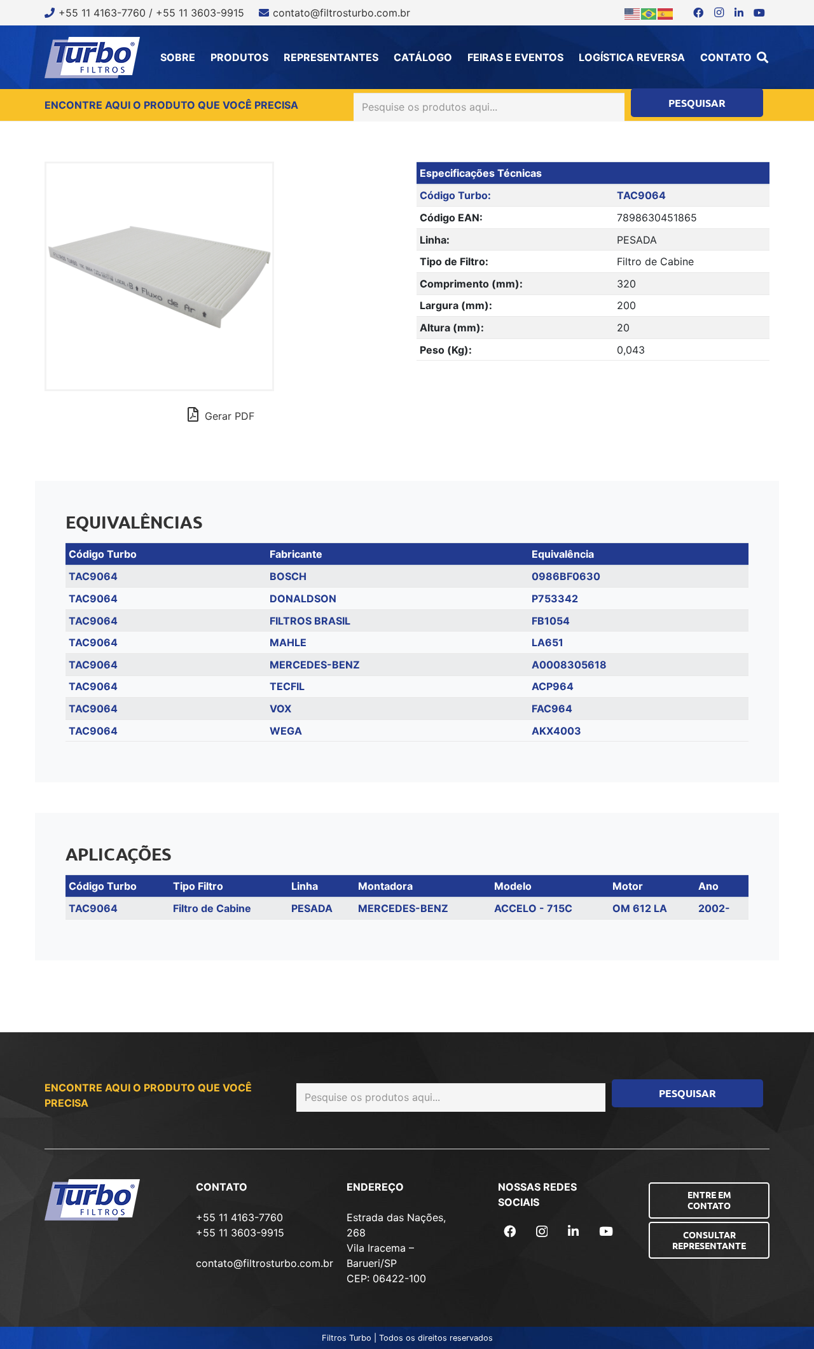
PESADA (312, 908)
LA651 (547, 642)
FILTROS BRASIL (310, 620)
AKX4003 (556, 730)
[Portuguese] (649, 12)
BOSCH (288, 576)
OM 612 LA (639, 908)
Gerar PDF (228, 416)
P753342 (555, 598)
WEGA (286, 730)
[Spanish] (666, 12)
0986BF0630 (566, 576)
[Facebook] (698, 13)
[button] (762, 57)
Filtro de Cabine (212, 908)
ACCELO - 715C (533, 908)
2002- (714, 908)
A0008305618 (569, 664)
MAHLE (288, 642)
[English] (632, 12)
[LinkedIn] (739, 13)
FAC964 (552, 708)
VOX (280, 708)
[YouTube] (759, 13)
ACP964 (553, 686)
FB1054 (551, 620)
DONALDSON (303, 598)
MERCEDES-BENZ (315, 664)
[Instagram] (718, 13)
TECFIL (287, 686)
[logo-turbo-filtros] (92, 57)
